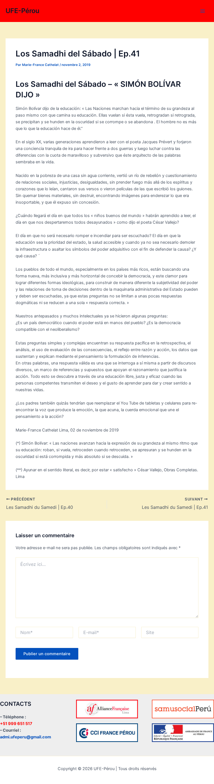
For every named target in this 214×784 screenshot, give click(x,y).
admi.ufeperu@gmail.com (25, 736)
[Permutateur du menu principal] (202, 11)
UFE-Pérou (22, 11)
